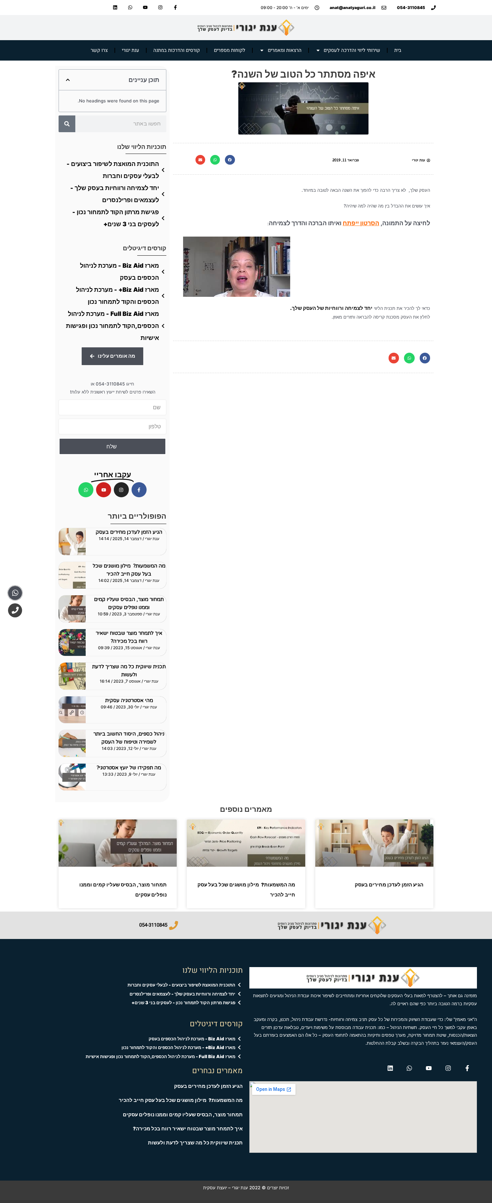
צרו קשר (99, 50)
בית (397, 50)
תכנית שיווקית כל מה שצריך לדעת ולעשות (195, 1143)
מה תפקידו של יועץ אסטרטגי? (129, 768)
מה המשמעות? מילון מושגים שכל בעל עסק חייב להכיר (181, 1100)
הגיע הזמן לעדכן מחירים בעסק (129, 532)
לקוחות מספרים (229, 50)
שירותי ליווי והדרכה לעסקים (352, 50)
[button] (230, 160)
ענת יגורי (130, 50)
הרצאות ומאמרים (285, 50)
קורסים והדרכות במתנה (176, 50)
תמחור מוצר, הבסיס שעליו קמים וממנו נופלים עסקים (183, 1115)
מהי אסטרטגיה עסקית (129, 700)
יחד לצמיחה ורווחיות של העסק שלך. (331, 308)
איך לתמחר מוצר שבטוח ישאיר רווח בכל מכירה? (188, 1129)
